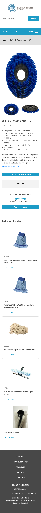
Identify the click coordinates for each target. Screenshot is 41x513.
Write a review (20, 207)
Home (4, 40)
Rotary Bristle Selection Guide (13, 167)
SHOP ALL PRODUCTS (21, 462)
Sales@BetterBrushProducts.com (23, 493)
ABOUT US (20, 472)
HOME (20, 457)
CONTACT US (21, 477)
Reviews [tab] (20, 183)
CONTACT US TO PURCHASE (20, 174)
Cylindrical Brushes (11, 432)
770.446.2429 (13, 32)
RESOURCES (20, 467)
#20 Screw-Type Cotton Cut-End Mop (20, 349)
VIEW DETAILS (9, 268)
